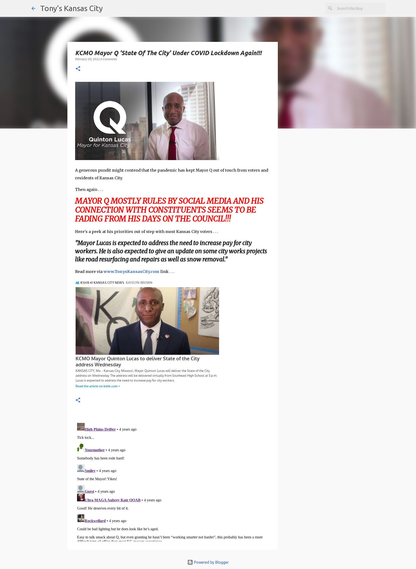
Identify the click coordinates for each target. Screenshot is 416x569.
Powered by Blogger (211, 562)
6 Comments (108, 59)
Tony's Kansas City (71, 8)
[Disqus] (172, 481)
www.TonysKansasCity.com (131, 271)
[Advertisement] (317, 215)
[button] (78, 69)
